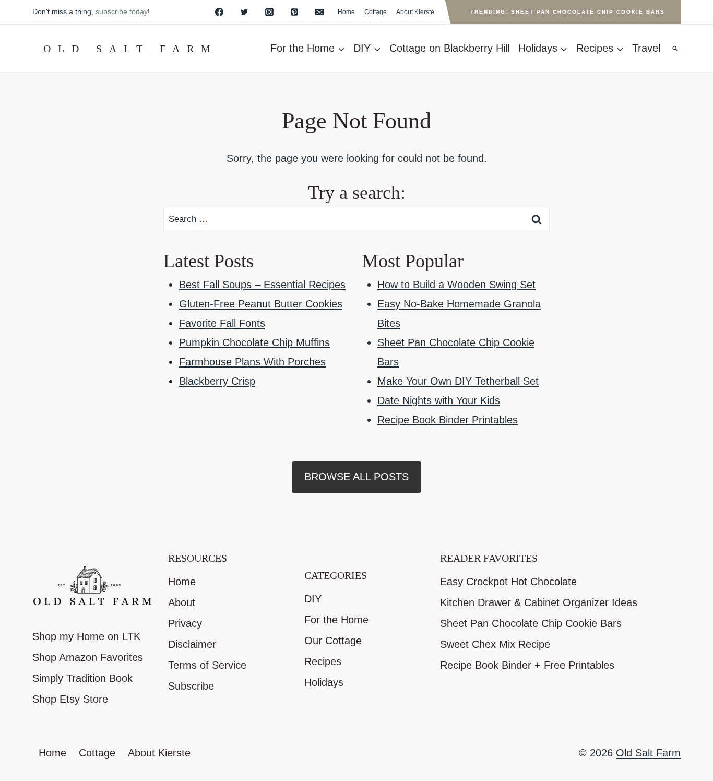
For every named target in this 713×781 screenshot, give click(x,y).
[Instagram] (269, 12)
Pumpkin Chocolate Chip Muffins (254, 342)
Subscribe (191, 686)
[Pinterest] (294, 12)
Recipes (322, 661)
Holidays (323, 682)
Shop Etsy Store (70, 699)
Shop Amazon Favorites (87, 657)
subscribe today (122, 11)
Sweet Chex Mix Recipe (495, 644)
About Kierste (415, 12)
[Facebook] (219, 12)
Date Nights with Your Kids (438, 400)
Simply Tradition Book (82, 678)
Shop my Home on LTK (86, 636)
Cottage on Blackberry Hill (449, 48)
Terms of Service (207, 665)
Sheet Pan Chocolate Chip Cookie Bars (531, 623)
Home (346, 12)
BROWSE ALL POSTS (356, 476)
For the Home (336, 619)
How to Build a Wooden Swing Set (456, 284)
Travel (646, 48)
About (181, 602)
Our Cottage (333, 640)
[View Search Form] (675, 48)
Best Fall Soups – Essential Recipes (262, 284)
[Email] (319, 12)
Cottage (375, 12)
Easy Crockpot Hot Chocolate (508, 581)
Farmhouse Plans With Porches (252, 362)
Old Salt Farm (648, 753)
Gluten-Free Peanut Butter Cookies (260, 304)
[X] (244, 12)
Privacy (185, 623)
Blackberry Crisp (217, 381)
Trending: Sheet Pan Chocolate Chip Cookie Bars (567, 12)
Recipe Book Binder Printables (447, 419)
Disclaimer (192, 644)
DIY (313, 599)
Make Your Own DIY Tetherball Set (458, 381)
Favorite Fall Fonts (222, 323)
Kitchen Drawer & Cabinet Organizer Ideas (538, 602)
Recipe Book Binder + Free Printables (527, 665)
